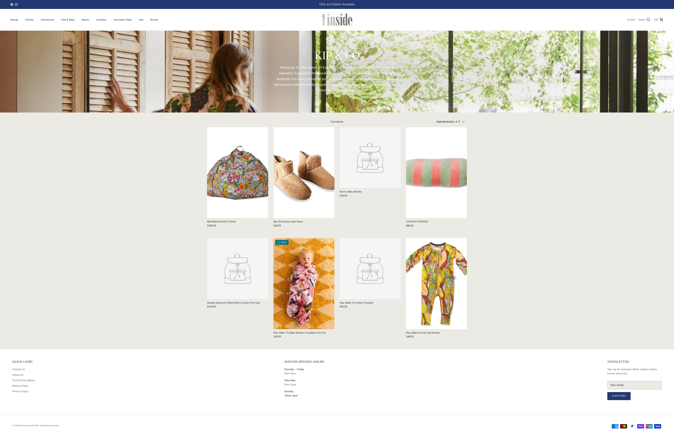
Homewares (47, 19)
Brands (14, 19)
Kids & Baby (68, 19)
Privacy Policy (20, 391)
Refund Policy (20, 386)
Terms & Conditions (23, 380)
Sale (141, 19)
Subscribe (619, 395)
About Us (17, 375)
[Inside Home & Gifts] (337, 19)
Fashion (29, 19)
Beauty (85, 19)
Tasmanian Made (122, 19)
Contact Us (18, 369)
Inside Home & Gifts (29, 425)
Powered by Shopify (49, 425)
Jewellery (101, 19)
